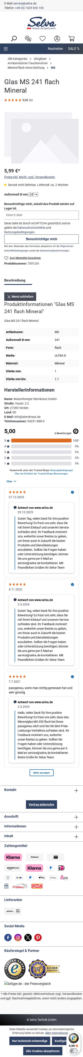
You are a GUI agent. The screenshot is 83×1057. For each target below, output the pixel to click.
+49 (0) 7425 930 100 (29, 8)
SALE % (74, 49)
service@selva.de (25, 3)
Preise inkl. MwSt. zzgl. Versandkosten (29, 177)
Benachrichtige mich (41, 239)
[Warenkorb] (70, 38)
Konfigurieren (64, 1041)
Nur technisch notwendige (29, 1041)
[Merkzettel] (41, 38)
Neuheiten (55, 49)
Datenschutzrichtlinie (31, 227)
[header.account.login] (56, 38)
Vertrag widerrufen (41, 804)
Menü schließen (22, 296)
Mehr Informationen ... (58, 1033)
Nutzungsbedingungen (19, 232)
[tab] (18, 281)
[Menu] (5, 48)
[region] (41, 137)
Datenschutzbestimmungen (54, 250)
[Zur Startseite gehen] (41, 23)
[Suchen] (12, 38)
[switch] (73, 1051)
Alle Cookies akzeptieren (43, 1051)
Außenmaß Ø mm (16, 194)
